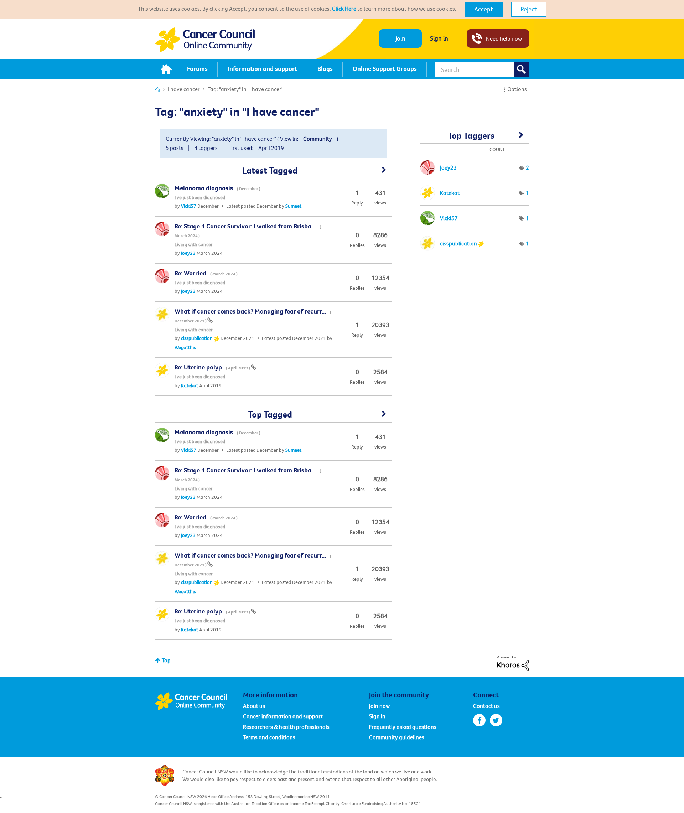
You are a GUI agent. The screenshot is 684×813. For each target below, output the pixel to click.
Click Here (344, 8)
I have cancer (184, 89)
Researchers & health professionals (286, 726)
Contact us (486, 705)
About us (254, 705)
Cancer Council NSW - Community (205, 40)
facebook (479, 720)
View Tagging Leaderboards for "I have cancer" (474, 138)
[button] (484, 9)
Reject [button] (528, 9)
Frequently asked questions (402, 726)
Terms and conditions (269, 737)
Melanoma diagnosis (217, 188)
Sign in (439, 38)
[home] (166, 69)
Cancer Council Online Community (199, 701)
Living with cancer (194, 244)
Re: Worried (206, 273)
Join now (379, 705)
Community (317, 138)
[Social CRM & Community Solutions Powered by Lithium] (513, 662)
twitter (496, 720)
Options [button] (517, 89)
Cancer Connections (157, 89)
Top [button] (166, 660)
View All (273, 172)
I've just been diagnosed (200, 197)
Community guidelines (396, 737)
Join (400, 38)
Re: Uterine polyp (213, 367)
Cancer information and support (283, 716)
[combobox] (482, 69)
